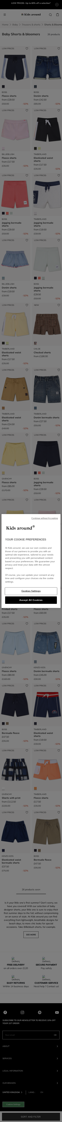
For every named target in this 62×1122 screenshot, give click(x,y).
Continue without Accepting (44, 518)
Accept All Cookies (31, 600)
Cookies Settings (31, 591)
